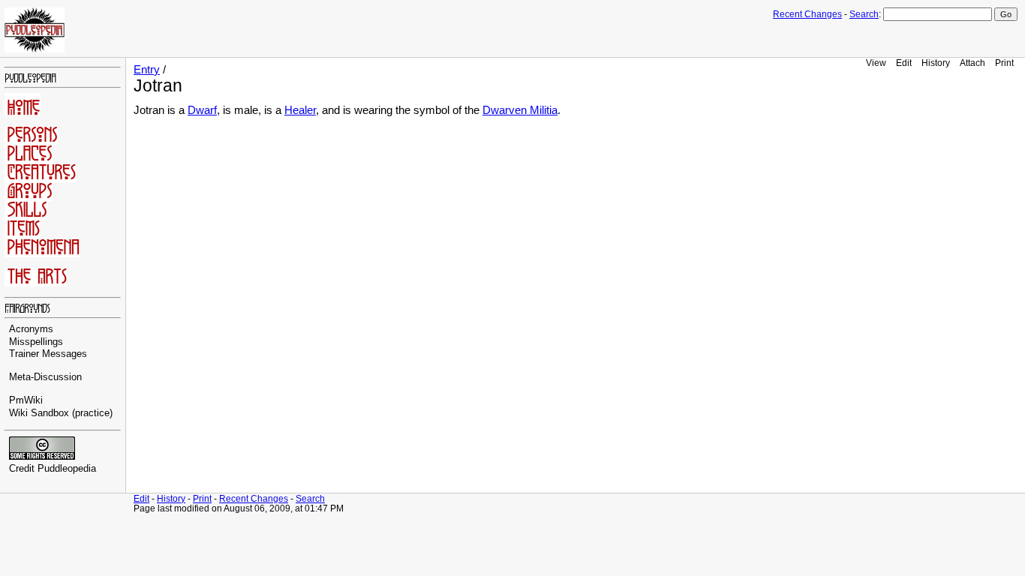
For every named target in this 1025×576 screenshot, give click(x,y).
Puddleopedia (67, 469)
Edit (904, 63)
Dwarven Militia (520, 110)
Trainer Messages (48, 354)
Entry (147, 70)
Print (1004, 63)
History (935, 63)
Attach (972, 63)
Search (864, 14)
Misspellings (36, 342)
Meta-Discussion (45, 377)
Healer (300, 110)
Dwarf (202, 110)
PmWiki (26, 400)
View (876, 63)
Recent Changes (807, 14)
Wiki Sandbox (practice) (61, 413)
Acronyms (31, 329)
